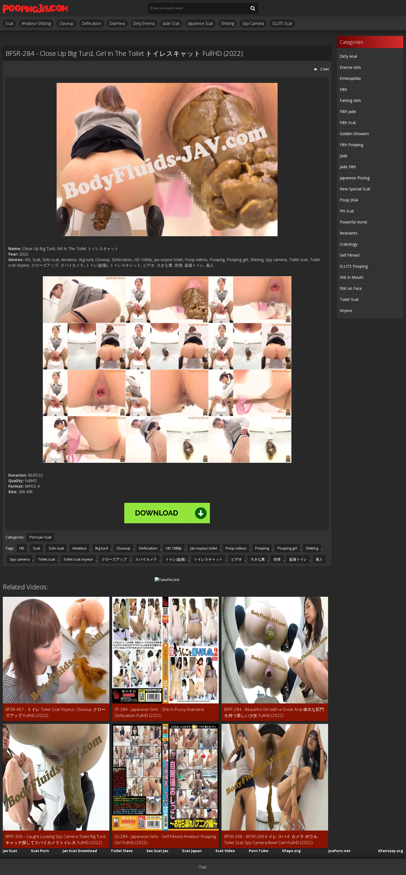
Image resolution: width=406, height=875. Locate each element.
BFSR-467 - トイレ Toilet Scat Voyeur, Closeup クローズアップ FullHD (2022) (56, 712)
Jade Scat (171, 23)
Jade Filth (348, 166)
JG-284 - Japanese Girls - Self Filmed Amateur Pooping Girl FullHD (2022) (165, 839)
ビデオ (236, 559)
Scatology (348, 244)
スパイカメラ (146, 559)
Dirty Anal (348, 56)
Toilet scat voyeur (78, 559)
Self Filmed (349, 255)
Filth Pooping (351, 144)
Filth (343, 89)
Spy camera (20, 559)
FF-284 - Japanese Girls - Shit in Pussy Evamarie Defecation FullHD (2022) (159, 712)
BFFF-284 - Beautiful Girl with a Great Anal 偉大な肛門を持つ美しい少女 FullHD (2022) (274, 712)
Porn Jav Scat (40, 537)
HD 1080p (174, 548)
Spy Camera (253, 23)
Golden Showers (354, 133)
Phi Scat (347, 211)
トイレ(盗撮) (175, 559)
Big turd (101, 548)
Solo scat (56, 548)
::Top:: (202, 866)
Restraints (349, 233)
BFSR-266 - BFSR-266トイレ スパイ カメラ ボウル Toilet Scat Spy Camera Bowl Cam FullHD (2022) (270, 839)
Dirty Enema (144, 23)
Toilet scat (46, 559)
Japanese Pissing (355, 177)
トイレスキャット (208, 559)
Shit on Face (351, 288)
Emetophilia (350, 78)
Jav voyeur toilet (203, 548)
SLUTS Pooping (354, 266)
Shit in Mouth (351, 277)
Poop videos (236, 548)
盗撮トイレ (298, 559)
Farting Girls (350, 100)
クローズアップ (114, 559)
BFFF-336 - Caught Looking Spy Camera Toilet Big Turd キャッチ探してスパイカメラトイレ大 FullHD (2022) (55, 839)
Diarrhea (117, 23)
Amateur (79, 548)
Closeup (66, 23)
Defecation (91, 23)
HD (21, 548)
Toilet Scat (349, 299)
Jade (343, 155)
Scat (9, 23)
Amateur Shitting (36, 23)
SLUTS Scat (282, 23)
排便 (277, 559)
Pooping (262, 548)
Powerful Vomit (353, 222)
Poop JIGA (349, 200)
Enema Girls (350, 67)
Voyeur (346, 310)
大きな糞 (258, 559)
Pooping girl (287, 548)
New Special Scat (355, 188)
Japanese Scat (200, 23)
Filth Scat (348, 122)
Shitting (227, 23)
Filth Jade (348, 111)
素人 (319, 559)
